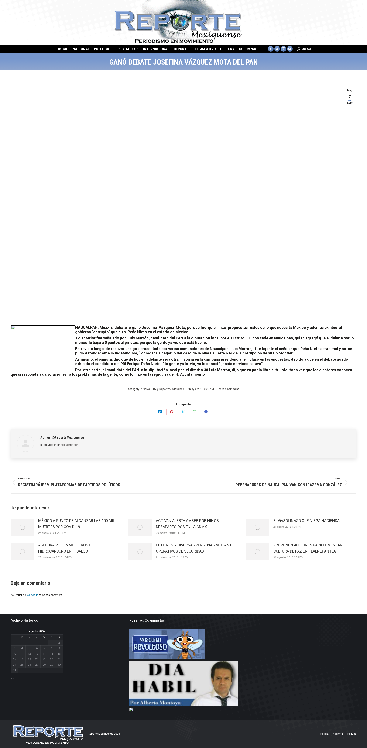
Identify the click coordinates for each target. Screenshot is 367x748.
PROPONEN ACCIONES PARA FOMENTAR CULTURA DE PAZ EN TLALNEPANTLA (307, 548)
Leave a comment (228, 389)
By (168, 389)
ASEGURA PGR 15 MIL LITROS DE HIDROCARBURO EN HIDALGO (65, 548)
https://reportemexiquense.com (59, 444)
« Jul (13, 678)
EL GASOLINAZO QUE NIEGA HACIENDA (306, 520)
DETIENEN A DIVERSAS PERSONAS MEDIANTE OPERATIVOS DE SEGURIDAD (195, 548)
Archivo (145, 389)
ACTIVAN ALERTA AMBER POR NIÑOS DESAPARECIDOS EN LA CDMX (187, 523)
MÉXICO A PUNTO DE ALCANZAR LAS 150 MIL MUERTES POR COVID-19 (76, 523)
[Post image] (22, 527)
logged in (32, 594)
